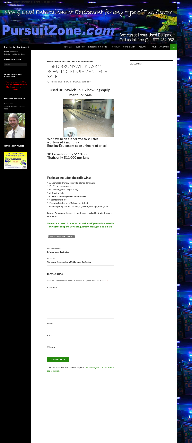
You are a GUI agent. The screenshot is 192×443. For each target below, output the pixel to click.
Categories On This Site (97, 47)
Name (50, 323)
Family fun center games (58, 61)
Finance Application (160, 47)
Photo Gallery (129, 47)
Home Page (68, 47)
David (68, 82)
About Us (142, 47)
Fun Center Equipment (16, 46)
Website (51, 347)
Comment (52, 287)
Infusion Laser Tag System (58, 250)
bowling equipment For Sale (62, 237)
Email (50, 335)
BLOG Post (80, 47)
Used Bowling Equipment (82, 61)
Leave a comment (83, 82)
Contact (115, 47)
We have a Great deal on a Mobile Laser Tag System (69, 260)
